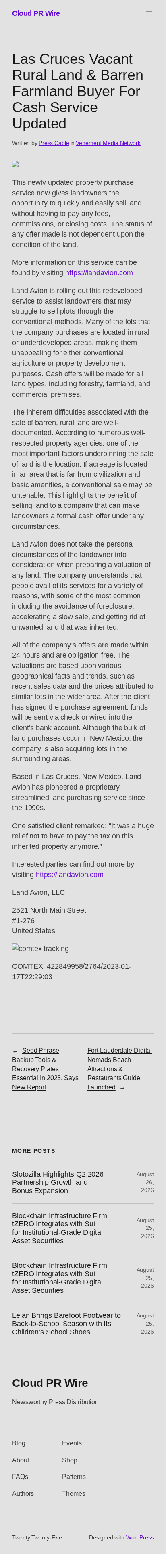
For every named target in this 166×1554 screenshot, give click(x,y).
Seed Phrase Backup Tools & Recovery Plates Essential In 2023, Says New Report (45, 1069)
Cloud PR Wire (36, 13)
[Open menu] (149, 13)
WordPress (140, 1537)
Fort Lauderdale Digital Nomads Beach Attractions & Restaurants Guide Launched (119, 1069)
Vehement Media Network (108, 143)
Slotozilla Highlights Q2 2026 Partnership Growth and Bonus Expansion (58, 1182)
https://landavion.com (99, 272)
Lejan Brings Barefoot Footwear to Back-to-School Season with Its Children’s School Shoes (66, 1323)
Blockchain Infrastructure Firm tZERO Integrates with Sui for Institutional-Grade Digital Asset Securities (59, 1228)
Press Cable (54, 143)
